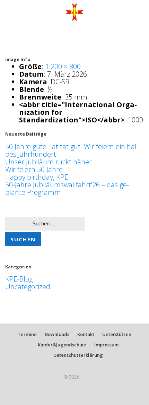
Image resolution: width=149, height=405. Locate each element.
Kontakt (85, 334)
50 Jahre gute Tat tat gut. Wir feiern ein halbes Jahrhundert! (72, 150)
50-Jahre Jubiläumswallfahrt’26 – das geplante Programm (67, 188)
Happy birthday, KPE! (37, 177)
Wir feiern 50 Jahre (34, 169)
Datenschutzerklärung (78, 355)
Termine (27, 334)
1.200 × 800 (63, 66)
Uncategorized (27, 286)
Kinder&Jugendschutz (62, 344)
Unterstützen (116, 334)
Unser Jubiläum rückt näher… (51, 161)
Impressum (106, 344)
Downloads (57, 334)
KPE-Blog (19, 279)
